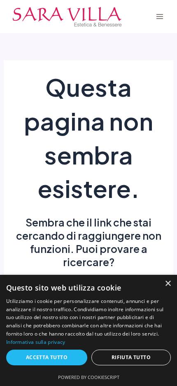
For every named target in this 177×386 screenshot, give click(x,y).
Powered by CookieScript (88, 377)
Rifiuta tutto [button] (131, 357)
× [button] (168, 284)
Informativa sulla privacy (35, 341)
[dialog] (88, 330)
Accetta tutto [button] (47, 357)
